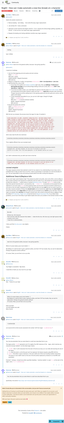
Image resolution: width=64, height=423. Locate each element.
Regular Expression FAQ (42, 193)
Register (5, 402)
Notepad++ (37, 410)
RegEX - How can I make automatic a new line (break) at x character (34, 45)
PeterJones (8, 62)
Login (10, 402)
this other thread (54, 89)
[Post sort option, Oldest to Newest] (52, 11)
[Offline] (3, 16)
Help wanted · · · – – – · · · (7, 10)
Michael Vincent (10, 205)
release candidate (30, 84)
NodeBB (31, 413)
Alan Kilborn (9, 14)
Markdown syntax (37, 182)
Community (15, 2)
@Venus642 (16, 14)
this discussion (18, 224)
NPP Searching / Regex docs (19, 193)
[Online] (3, 63)
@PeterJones (17, 235)
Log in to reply (58, 10)
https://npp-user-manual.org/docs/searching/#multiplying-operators (35, 380)
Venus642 (8, 261)
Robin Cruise (9, 317)
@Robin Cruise (16, 336)
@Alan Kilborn (17, 43)
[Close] (61, 388)
